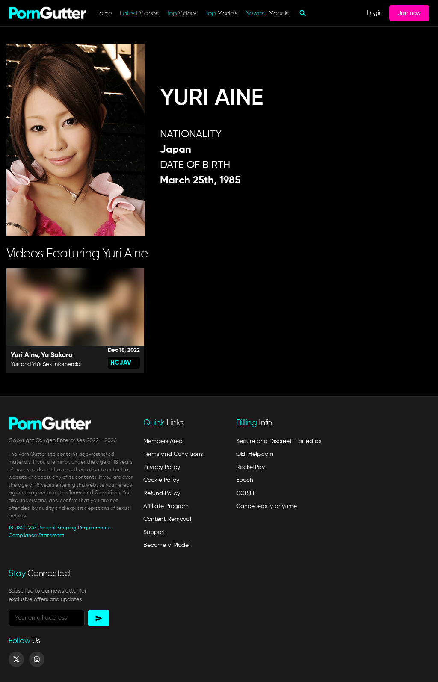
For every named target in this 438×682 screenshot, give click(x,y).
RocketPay (250, 467)
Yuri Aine (24, 355)
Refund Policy (161, 493)
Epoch (244, 480)
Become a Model (166, 545)
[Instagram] (36, 659)
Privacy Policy (161, 467)
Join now (409, 13)
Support (154, 532)
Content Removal (167, 519)
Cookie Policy (161, 480)
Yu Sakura (57, 355)
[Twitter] (16, 659)
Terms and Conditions (173, 454)
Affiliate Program (166, 506)
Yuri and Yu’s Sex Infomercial (46, 364)
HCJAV (120, 363)
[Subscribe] (99, 618)
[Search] (301, 13)
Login (374, 13)
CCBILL (246, 493)
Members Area (163, 441)
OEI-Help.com (254, 454)
